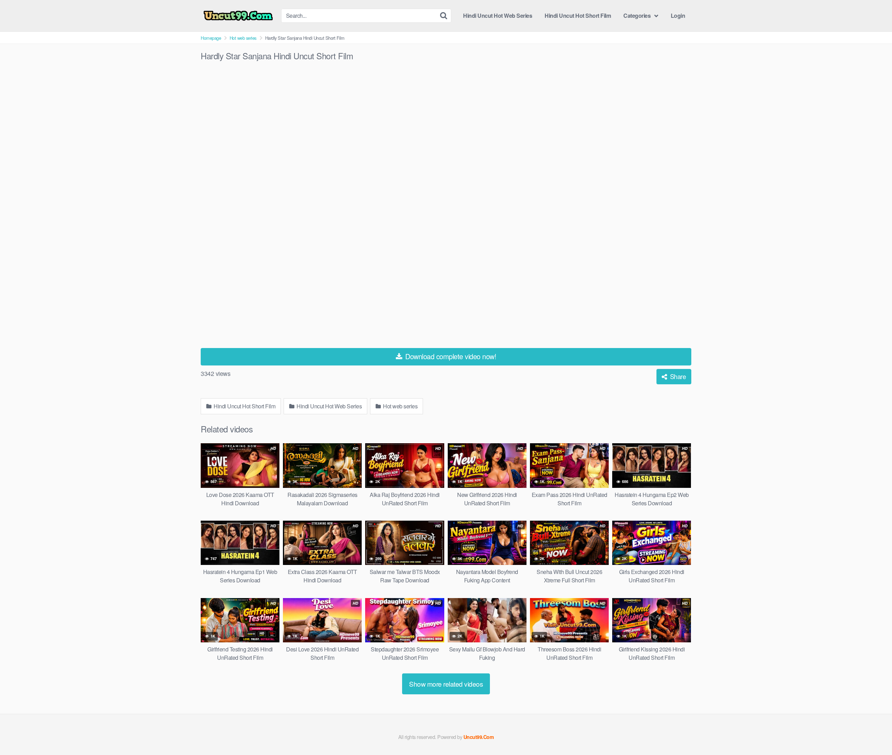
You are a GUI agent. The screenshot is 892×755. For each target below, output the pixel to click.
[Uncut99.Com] (238, 16)
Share (677, 376)
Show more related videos (446, 683)
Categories (637, 16)
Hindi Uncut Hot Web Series (497, 16)
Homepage (211, 38)
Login (678, 16)
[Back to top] (872, 732)
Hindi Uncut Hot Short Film (578, 16)
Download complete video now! (450, 356)
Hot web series (243, 38)
